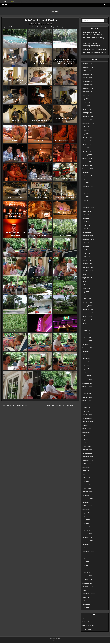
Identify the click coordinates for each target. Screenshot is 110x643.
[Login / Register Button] (105, 5)
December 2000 (88, 583)
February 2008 (87, 341)
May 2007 (85, 369)
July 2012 (85, 194)
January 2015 (87, 155)
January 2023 (87, 81)
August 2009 (86, 281)
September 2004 (88, 432)
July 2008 (85, 327)
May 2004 (85, 439)
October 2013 (87, 176)
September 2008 (88, 320)
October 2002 (87, 506)
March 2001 (86, 573)
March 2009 (86, 299)
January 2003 (87, 495)
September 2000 (88, 593)
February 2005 (87, 415)
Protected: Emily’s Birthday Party (94, 49)
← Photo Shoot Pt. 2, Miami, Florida (14, 405)
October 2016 (87, 120)
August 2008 (86, 323)
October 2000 (87, 590)
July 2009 (85, 285)
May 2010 (85, 250)
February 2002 (87, 534)
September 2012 (88, 186)
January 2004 (87, 453)
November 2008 (87, 313)
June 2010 (86, 246)
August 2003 (86, 471)
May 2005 (85, 411)
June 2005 (86, 408)
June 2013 (85, 183)
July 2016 (85, 127)
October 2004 (87, 429)
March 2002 (86, 530)
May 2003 (85, 481)
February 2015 (87, 151)
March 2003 (86, 488)
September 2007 (88, 358)
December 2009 (88, 267)
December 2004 (88, 422)
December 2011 (87, 204)
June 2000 (86, 604)
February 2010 (87, 260)
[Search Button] (108, 5)
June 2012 (85, 197)
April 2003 (86, 485)
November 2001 (87, 544)
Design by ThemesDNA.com (55, 641)
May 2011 (85, 222)
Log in (84, 618)
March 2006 (86, 393)
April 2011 (86, 225)
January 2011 (86, 232)
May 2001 (85, 565)
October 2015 (87, 141)
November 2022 (87, 88)
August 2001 (86, 555)
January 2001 (87, 579)
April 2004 (86, 443)
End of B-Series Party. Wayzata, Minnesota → (63, 405)
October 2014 (87, 158)
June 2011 (85, 218)
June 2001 (86, 562)
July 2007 (85, 365)
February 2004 (87, 450)
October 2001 (87, 548)
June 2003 (86, 478)
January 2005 (87, 418)
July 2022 (85, 95)
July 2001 (85, 558)
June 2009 (86, 288)
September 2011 (88, 208)
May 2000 (85, 608)
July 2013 (85, 179)
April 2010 (86, 253)
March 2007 (86, 376)
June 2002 (86, 520)
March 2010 (86, 257)
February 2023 (87, 78)
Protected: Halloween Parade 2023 (94, 53)
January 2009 (87, 306)
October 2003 (87, 464)
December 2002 (88, 499)
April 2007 (86, 372)
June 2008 (86, 330)
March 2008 (86, 337)
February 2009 (87, 302)
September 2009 (88, 278)
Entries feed (86, 622)
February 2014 (87, 162)
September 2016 (88, 123)
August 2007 (86, 362)
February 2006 (87, 397)
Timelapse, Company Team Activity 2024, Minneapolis (92, 33)
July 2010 (85, 243)
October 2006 (87, 386)
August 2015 (86, 144)
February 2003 (87, 492)
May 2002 (85, 523)
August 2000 (87, 597)
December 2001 (87, 541)
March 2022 (86, 106)
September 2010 (88, 239)
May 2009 (85, 292)
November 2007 (87, 351)
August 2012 (86, 190)
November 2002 (87, 502)
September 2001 (88, 551)
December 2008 (88, 309)
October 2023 (87, 71)
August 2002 (86, 513)
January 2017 (87, 113)
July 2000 (85, 601)
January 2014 (87, 165)
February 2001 (87, 576)
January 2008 (87, 344)
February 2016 (87, 137)
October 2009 (87, 274)
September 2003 (88, 467)
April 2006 (86, 390)
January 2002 (87, 537)
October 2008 (87, 316)
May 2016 (85, 134)
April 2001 (86, 569)
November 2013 (87, 172)
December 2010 (87, 236)
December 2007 (88, 348)
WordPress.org (87, 629)
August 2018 (86, 109)
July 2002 (85, 516)
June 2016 (85, 130)
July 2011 (85, 214)
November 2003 (87, 460)
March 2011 (86, 228)
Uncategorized (47, 24)
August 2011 (86, 211)
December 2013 (87, 169)
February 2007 (87, 379)
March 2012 (86, 200)
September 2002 (88, 509)
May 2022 (85, 99)
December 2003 (88, 457)
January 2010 (87, 264)
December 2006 (88, 383)
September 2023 (88, 74)
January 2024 (87, 64)
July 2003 (85, 474)
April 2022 (86, 102)
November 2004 (87, 425)
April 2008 (86, 334)
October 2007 (87, 355)
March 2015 (86, 148)
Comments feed (88, 625)
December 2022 (87, 85)
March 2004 (86, 446)
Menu (6, 5)
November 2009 (87, 271)
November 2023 (87, 67)
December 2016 (87, 116)
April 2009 (86, 295)
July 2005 (85, 404)
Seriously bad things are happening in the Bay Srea (91, 44)
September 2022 (88, 92)
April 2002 (86, 527)
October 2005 (87, 401)
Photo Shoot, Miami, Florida (40, 20)
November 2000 (87, 587)
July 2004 (85, 436)
